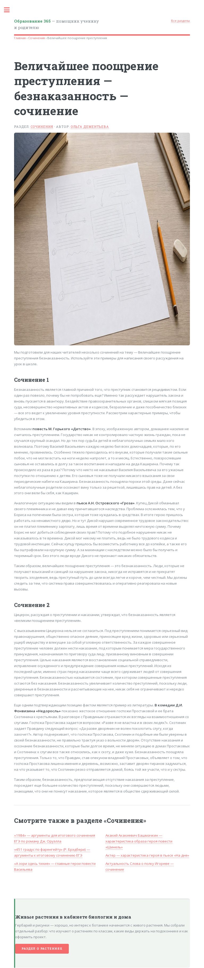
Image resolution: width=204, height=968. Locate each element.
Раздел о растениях (42, 948)
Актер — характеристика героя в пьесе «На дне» (147, 855)
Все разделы (180, 21)
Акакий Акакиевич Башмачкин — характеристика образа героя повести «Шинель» (138, 841)
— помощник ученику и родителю (56, 24)
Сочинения (36, 38)
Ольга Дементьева (90, 126)
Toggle (9, 10)
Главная (20, 38)
